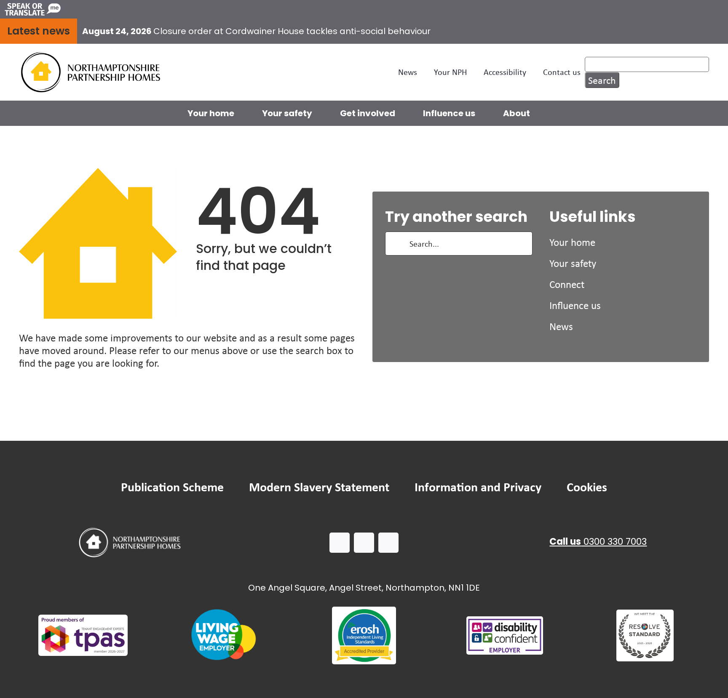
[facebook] (339, 543)
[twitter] (364, 543)
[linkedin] (388, 543)
